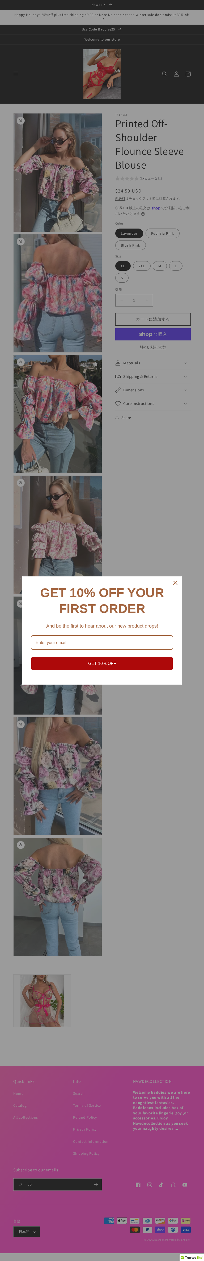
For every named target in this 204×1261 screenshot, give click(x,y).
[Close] (175, 582)
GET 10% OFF (102, 663)
